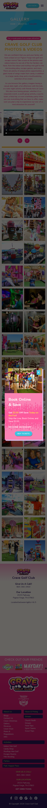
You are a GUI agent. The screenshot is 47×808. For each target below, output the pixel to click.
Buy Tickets (23, 434)
